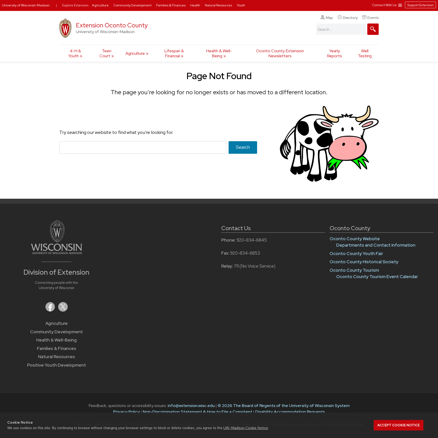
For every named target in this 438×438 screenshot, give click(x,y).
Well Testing (365, 53)
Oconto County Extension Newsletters (280, 53)
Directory (350, 17)
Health (195, 5)
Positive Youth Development (56, 365)
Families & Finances (56, 348)
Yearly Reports (334, 53)
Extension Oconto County (112, 25)
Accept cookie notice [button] (398, 425)
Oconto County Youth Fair (356, 253)
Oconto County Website (355, 239)
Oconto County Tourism (354, 270)
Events (373, 17)
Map (329, 17)
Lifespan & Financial (174, 53)
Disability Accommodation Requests (290, 411)
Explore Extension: (75, 5)
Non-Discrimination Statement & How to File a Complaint (197, 411)
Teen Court (105, 53)
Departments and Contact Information (375, 245)
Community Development (56, 332)
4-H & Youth (74, 53)
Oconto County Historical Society (364, 262)
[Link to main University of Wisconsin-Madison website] (56, 253)
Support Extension (420, 5)
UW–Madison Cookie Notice (245, 427)
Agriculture (135, 53)
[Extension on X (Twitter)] (63, 310)
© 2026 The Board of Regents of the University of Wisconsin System (284, 405)
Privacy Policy (126, 411)
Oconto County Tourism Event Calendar (377, 276)
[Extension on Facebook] (50, 310)
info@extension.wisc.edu (191, 405)
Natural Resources (56, 357)
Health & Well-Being (219, 53)
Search (243, 147)
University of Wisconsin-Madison (26, 5)
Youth (241, 5)
